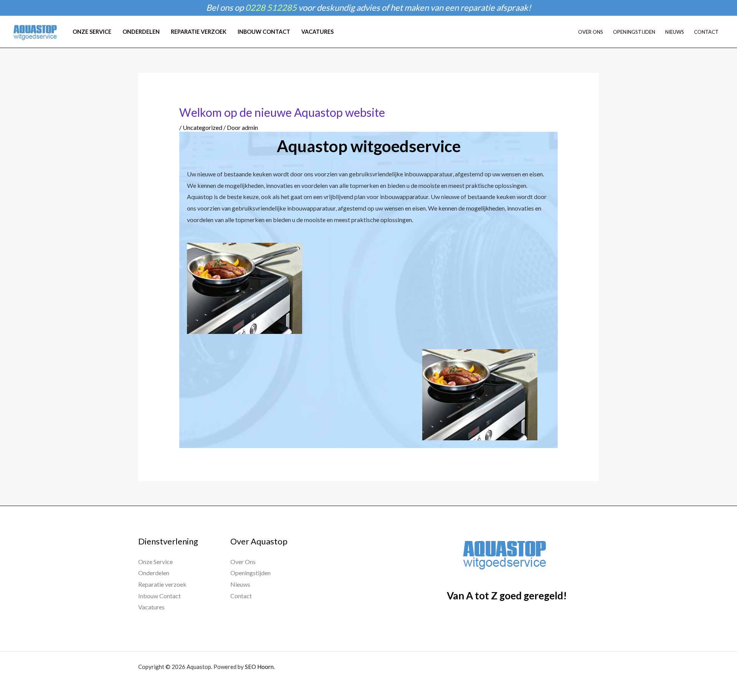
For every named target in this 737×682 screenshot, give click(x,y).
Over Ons (243, 561)
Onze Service (155, 561)
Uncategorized (202, 127)
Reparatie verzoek (162, 584)
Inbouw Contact (159, 595)
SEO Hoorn (259, 666)
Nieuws (240, 584)
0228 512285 (271, 7)
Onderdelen (153, 572)
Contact (241, 595)
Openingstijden (250, 572)
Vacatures (151, 607)
